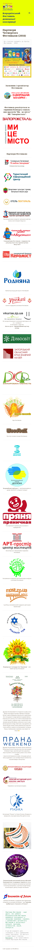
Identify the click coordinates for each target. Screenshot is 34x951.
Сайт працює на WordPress (11, 949)
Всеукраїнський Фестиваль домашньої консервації (11, 17)
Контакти (9, 938)
